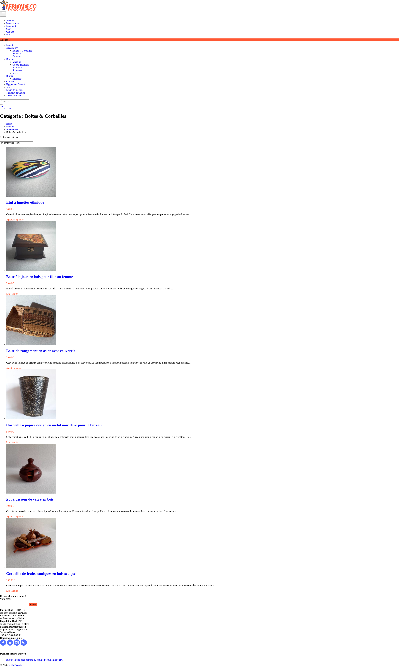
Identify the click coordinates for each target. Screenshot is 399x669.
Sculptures (17, 67)
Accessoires (12, 48)
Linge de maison (14, 90)
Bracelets (17, 78)
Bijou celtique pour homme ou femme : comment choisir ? (34, 659)
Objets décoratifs (20, 64)
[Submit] (1, 104)
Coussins (16, 56)
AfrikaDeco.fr (15, 665)
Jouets (9, 87)
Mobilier (10, 45)
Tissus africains (13, 95)
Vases (15, 73)
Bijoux (9, 76)
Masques (16, 62)
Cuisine (10, 81)
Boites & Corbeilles (22, 50)
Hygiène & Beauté (15, 84)
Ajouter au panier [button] (14, 219)
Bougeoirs (17, 53)
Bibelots (10, 59)
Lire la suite (12, 294)
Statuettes (17, 70)
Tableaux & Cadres (15, 92)
